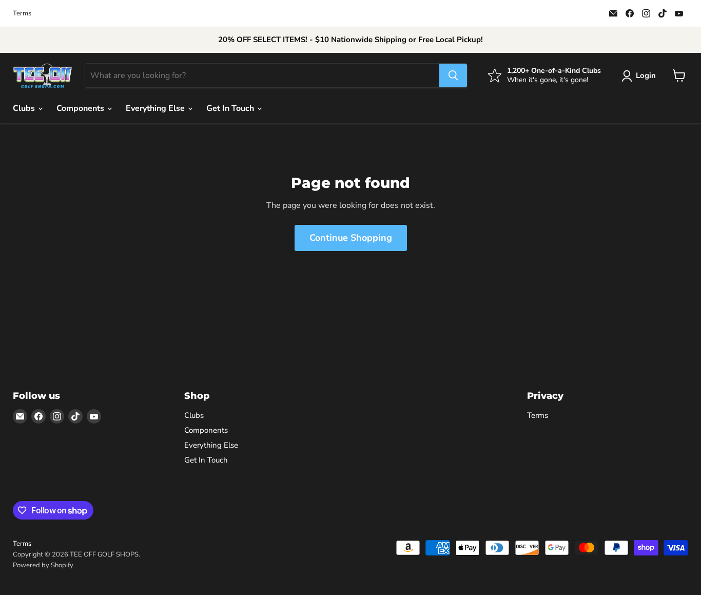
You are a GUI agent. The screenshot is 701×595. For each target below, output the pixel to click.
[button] (640, 76)
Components (81, 108)
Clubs (25, 108)
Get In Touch (231, 108)
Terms (22, 13)
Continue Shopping (350, 238)
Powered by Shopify (43, 565)
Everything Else (156, 108)
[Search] (453, 75)
